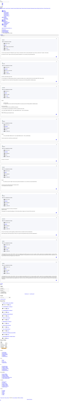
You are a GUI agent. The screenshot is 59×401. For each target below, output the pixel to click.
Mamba (10, 304)
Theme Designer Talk (47, 8)
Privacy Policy (7, 397)
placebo (6, 224)
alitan (5, 246)
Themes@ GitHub (5, 375)
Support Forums (4, 369)
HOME (4, 10)
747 (7, 48)
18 (7, 227)
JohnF (6, 172)
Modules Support (18, 8)
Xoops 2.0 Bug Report (5, 32)
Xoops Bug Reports (5, 31)
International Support (34, 8)
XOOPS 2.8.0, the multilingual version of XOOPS (9, 332)
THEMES (4, 20)
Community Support (13, 8)
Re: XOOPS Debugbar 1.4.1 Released (7, 306)
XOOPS (4, 11)
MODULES (5, 21)
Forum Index (3, 8)
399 (7, 249)
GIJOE (6, 92)
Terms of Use (2, 397)
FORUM (4, 17)
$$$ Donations (4, 381)
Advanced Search (3, 299)
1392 (7, 72)
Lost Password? (32, 293)
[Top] (56, 56)
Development (29, 8)
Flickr (3, 392)
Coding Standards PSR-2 (6, 378)
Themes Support (24, 8)
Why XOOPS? (6, 13)
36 (7, 204)
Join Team (3, 382)
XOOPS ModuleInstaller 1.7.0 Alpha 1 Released (9, 336)
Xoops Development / (5, 30)
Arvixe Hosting (15, 397)
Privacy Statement (6, 15)
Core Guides (4, 361)
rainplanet (6, 126)
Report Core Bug (4, 386)
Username (1, 288)
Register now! (27, 293)
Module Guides (4, 362)
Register (5, 26)
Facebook (3, 390)
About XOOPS (6, 12)
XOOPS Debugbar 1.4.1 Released (7, 321)
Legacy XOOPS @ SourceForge (7, 377)
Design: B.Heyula (29, 399)
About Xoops (4, 352)
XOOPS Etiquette (4, 356)
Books (3, 360)
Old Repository (6, 23)
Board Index (6, 18)
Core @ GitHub (4, 383)
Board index (4, 29)
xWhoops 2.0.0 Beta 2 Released (7, 325)
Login (5, 25)
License (5, 16)
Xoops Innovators (4, 354)
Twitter (3, 394)
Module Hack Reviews (40, 8)
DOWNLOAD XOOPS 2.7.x (7, 28)
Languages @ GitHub (5, 368)
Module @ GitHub (7, 22)
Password (1, 290)
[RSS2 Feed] (20, 397)
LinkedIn (3, 391)
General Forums (7, 8)
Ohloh (3, 393)
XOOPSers (4, 355)
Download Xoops (4, 366)
